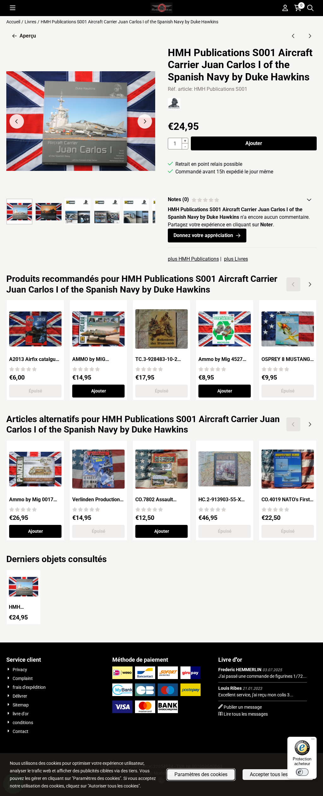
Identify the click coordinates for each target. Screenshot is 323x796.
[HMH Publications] (174, 107)
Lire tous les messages (246, 714)
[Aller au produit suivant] (310, 36)
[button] (12, 8)
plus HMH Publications (193, 259)
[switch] (302, 772)
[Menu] (313, 740)
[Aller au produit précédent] (293, 36)
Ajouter (253, 143)
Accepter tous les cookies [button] (278, 774)
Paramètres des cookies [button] (200, 774)
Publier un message (243, 707)
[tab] (242, 199)
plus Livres (236, 259)
